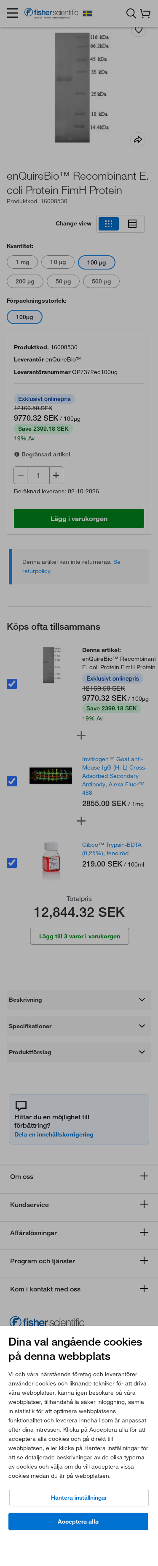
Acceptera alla (78, 1521)
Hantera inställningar (79, 1497)
